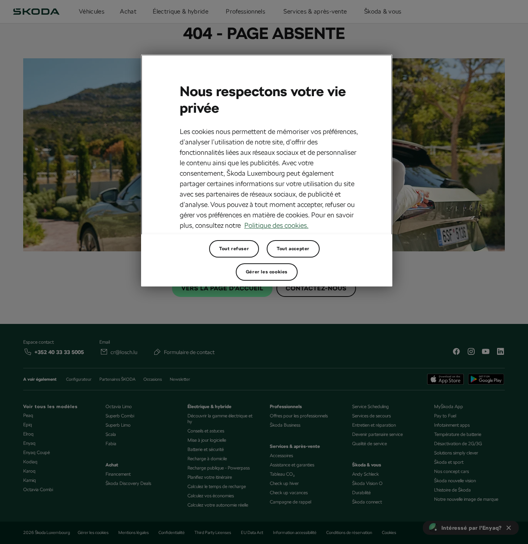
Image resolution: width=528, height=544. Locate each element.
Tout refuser (234, 248)
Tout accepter (293, 248)
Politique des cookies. (276, 225)
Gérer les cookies (267, 272)
